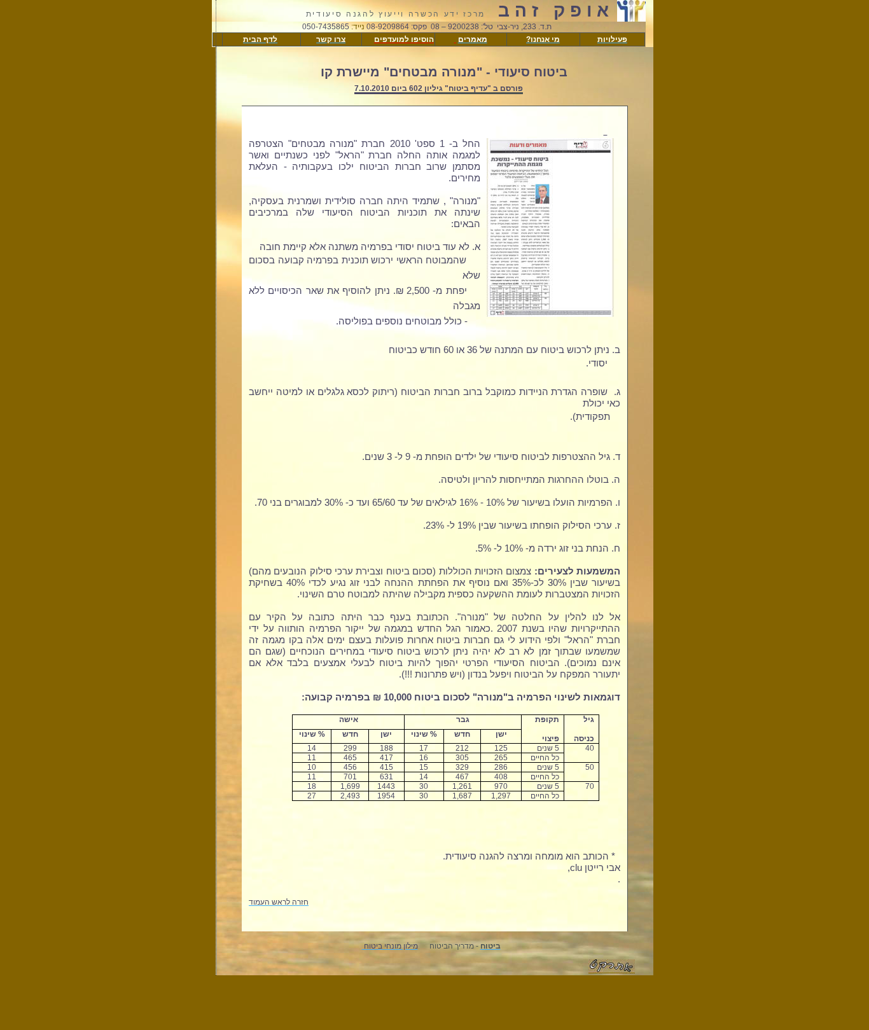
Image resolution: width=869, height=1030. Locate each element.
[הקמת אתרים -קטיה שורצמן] (611, 969)
